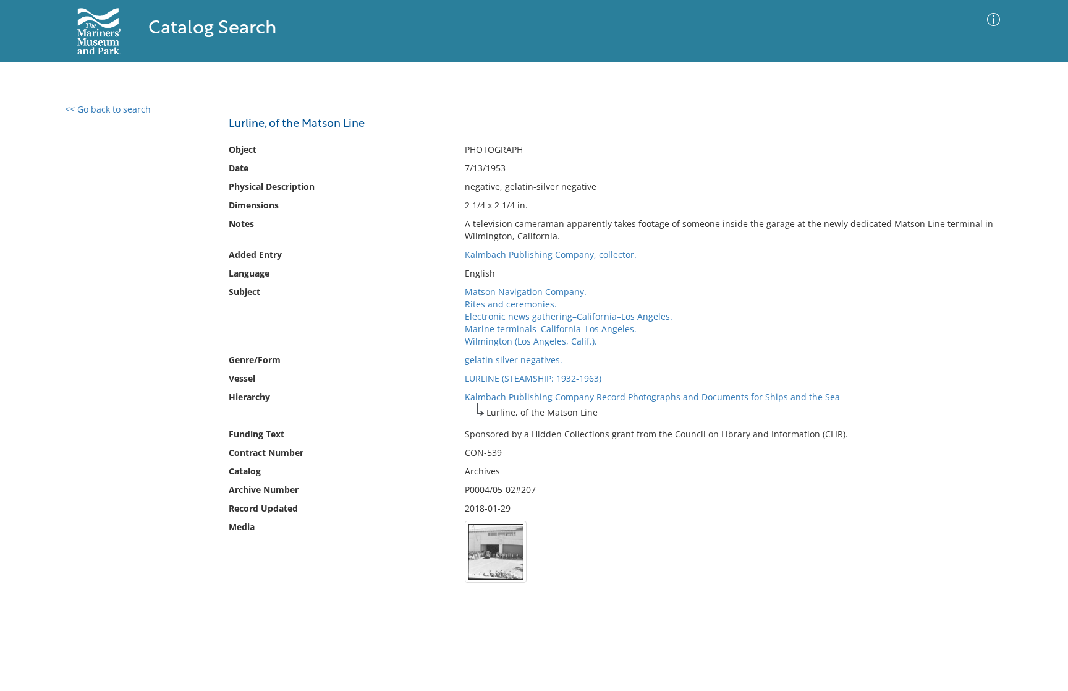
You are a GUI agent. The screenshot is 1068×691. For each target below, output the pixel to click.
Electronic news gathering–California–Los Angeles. (568, 316)
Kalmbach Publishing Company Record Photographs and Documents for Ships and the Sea (652, 397)
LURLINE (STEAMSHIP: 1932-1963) (533, 378)
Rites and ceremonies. (511, 304)
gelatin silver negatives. (513, 360)
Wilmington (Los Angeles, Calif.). (531, 341)
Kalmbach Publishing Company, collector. (551, 254)
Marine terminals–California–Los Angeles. (551, 329)
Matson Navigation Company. (526, 292)
